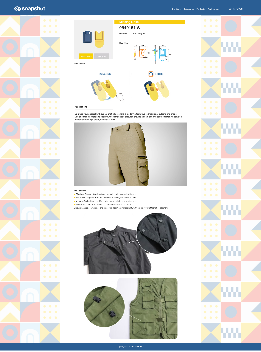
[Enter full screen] (183, 182)
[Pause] (77, 182)
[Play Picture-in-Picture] (178, 182)
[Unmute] (82, 182)
